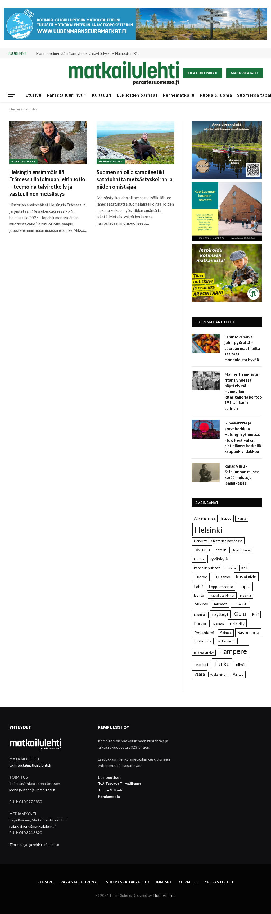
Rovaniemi (204, 632)
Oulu (240, 613)
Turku (222, 663)
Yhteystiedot (219, 882)
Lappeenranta (221, 586)
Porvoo (200, 623)
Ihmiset (164, 882)
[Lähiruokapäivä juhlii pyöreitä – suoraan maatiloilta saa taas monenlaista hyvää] (206, 343)
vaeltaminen (218, 674)
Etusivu (33, 94)
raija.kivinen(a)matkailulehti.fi (32, 826)
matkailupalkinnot (222, 595)
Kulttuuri (101, 94)
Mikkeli (201, 603)
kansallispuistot (207, 567)
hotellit (221, 550)
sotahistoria (202, 641)
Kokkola (231, 568)
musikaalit (240, 604)
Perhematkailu (179, 94)
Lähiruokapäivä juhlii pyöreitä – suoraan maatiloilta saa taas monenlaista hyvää (242, 348)
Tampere (233, 651)
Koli (244, 568)
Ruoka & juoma (216, 94)
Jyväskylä (219, 559)
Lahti (198, 586)
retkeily (237, 623)
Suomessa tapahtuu (127, 882)
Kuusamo (221, 576)
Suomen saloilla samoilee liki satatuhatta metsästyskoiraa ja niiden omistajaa (135, 179)
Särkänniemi (226, 641)
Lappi (245, 586)
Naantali (200, 615)
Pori (255, 614)
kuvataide (246, 577)
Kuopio (200, 576)
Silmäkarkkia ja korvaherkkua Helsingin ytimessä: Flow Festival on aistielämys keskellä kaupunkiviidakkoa (242, 437)
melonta (245, 595)
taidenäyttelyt (204, 652)
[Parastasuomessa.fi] (124, 73)
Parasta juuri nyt (65, 94)
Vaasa (199, 674)
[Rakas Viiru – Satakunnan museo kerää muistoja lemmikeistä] (206, 472)
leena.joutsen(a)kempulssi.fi (32, 790)
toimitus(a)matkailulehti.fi (30, 765)
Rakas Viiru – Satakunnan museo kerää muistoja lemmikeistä (241, 474)
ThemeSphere (163, 895)
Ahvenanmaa (204, 518)
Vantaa (238, 674)
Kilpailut (188, 882)
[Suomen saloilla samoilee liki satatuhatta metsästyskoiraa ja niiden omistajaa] (135, 142)
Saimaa (226, 633)
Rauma (218, 624)
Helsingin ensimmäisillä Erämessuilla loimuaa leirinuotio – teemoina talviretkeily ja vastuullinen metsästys (47, 183)
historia (202, 549)
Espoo (226, 518)
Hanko (241, 518)
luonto (199, 595)
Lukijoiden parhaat (137, 94)
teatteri (201, 664)
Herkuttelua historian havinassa (218, 541)
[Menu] (11, 95)
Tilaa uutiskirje (203, 73)
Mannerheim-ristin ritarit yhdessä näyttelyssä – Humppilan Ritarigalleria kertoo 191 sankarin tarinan (89, 53)
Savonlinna (248, 632)
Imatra (199, 559)
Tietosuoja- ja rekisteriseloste (34, 844)
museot (220, 603)
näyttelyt (220, 614)
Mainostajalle (245, 73)
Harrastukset (23, 161)
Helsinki (208, 529)
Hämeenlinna (241, 550)
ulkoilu (241, 664)
